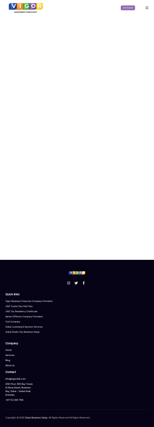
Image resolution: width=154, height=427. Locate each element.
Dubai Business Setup (36, 417)
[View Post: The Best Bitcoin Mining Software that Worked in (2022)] (77, 180)
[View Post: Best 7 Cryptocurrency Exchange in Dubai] (26, 210)
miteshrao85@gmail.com (68, 237)
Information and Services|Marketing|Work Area (21, 228)
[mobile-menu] (145, 8)
